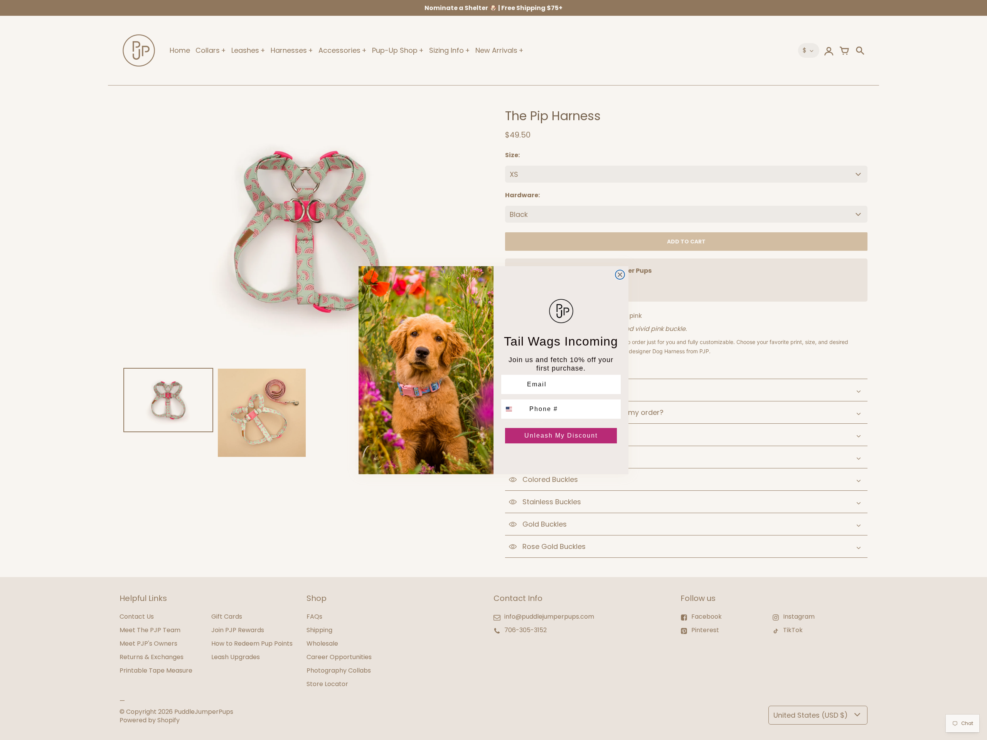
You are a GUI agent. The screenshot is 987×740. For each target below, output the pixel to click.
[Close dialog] (620, 274)
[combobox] (514, 409)
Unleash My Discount (561, 435)
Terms (542, 421)
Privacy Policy (537, 421)
